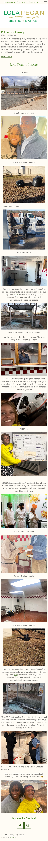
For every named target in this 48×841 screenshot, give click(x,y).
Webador (13, 838)
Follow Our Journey (13, 32)
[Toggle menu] (45, 2)
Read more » (6, 56)
